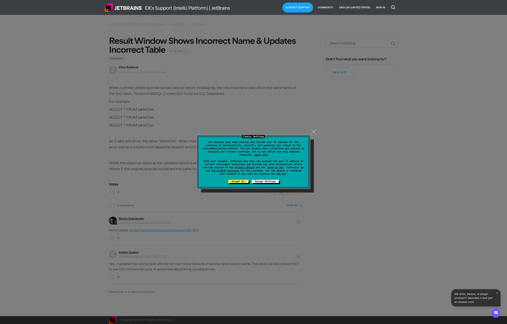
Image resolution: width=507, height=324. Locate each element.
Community (325, 7)
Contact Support (297, 7)
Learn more (261, 154)
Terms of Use (275, 167)
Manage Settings (265, 181)
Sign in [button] (380, 7)
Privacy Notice (244, 167)
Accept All (238, 181)
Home (123, 7)
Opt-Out (281, 173)
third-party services (225, 170)
